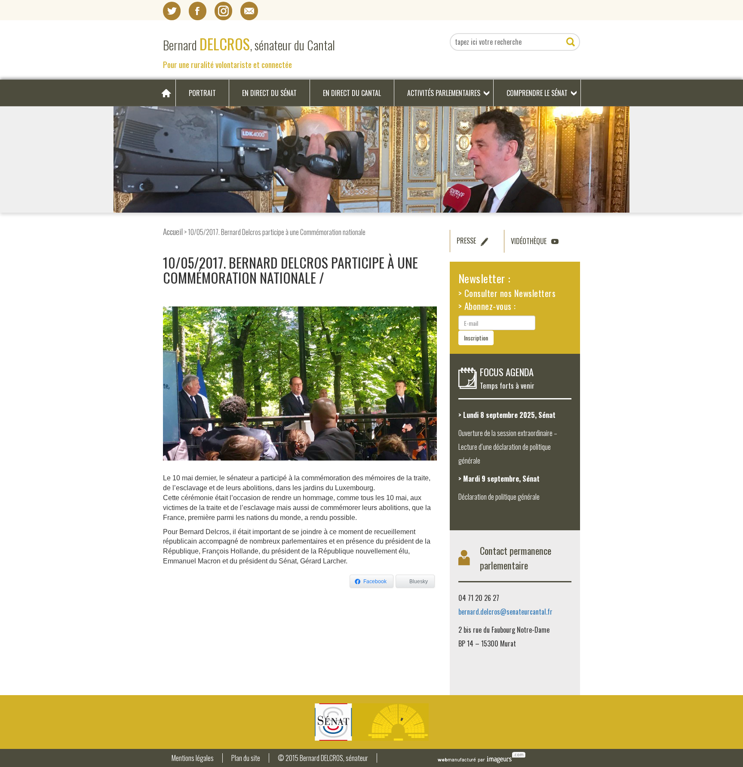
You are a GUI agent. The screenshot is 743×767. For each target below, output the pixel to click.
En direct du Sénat (269, 93)
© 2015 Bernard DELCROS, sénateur (323, 758)
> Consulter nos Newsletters (507, 293)
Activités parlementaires (443, 93)
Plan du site (245, 758)
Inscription (476, 337)
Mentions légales (193, 758)
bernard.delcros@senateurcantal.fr (505, 611)
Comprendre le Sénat (537, 93)
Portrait (202, 93)
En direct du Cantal (352, 93)
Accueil (173, 231)
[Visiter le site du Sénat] (371, 722)
